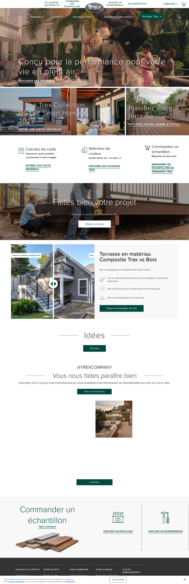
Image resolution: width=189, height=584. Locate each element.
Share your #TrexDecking (94, 391)
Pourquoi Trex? (82, 17)
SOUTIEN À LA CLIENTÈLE (28, 569)
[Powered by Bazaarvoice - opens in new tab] (160, 487)
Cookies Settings (118, 580)
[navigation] (94, 4)
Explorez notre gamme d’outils (154, 124)
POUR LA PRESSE (104, 569)
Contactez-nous (22, 575)
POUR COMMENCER (79, 569)
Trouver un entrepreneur (115, 4)
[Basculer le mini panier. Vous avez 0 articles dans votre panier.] (183, 4)
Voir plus (94, 348)
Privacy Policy (70, 581)
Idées (56, 17)
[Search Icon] (179, 16)
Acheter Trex (150, 16)
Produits (35, 17)
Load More (88, 483)
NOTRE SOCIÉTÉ (51, 569)
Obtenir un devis (94, 224)
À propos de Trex (51, 575)
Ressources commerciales (107, 575)
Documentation (137, 3)
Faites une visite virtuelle (39, 129)
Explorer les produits (36, 81)
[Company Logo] (94, 7)
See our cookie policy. (16, 581)
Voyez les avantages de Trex (121, 308)
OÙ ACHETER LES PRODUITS (51, 4)
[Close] (185, 579)
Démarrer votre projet (118, 17)
